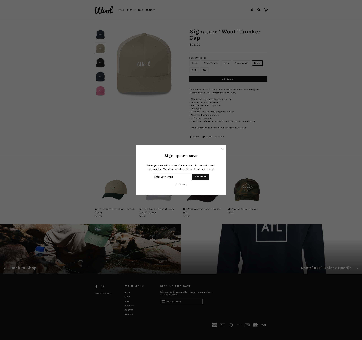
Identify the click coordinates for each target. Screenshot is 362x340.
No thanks (181, 184)
